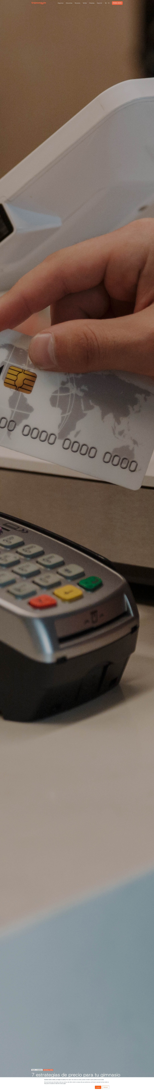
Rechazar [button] (106, 1087)
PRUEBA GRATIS (117, 3)
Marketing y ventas (48, 1070)
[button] (106, 3)
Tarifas (85, 3)
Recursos (77, 3)
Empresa (91, 3)
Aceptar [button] (98, 1087)
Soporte (99, 3)
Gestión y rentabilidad (37, 1070)
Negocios (60, 3)
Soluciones (69, 3)
